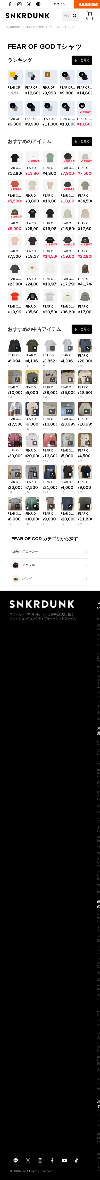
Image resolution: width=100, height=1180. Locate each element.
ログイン (59, 4)
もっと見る (82, 60)
